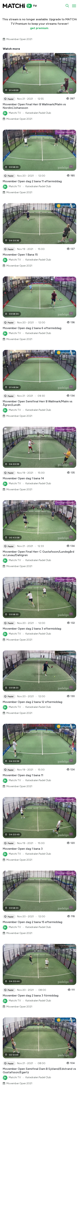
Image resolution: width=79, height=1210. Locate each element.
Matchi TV (15, 112)
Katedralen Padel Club (38, 112)
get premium (39, 28)
